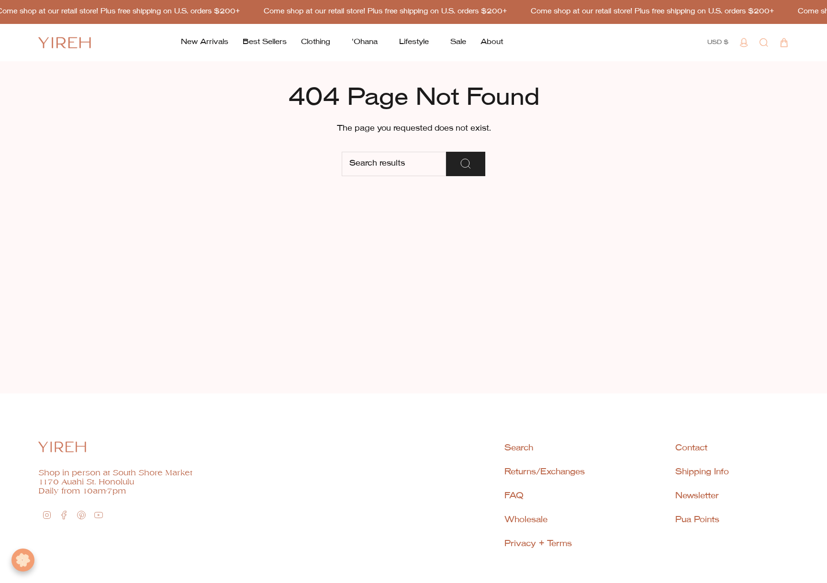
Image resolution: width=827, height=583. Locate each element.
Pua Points (697, 520)
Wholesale (526, 520)
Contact (691, 448)
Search (518, 448)
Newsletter (697, 496)
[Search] (465, 164)
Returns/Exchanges (544, 472)
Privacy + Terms (538, 544)
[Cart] (784, 42)
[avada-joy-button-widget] (22, 560)
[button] (315, 42)
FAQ (514, 496)
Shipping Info (702, 472)
